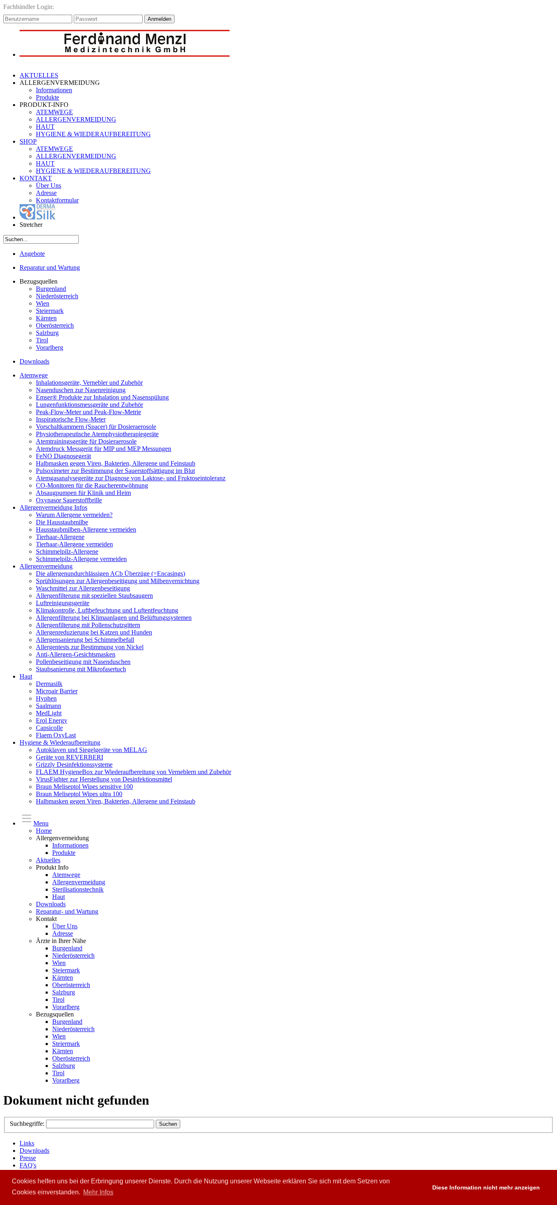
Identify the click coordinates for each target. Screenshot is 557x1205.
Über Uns (48, 185)
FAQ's (28, 1165)
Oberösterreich (55, 325)
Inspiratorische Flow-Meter (71, 419)
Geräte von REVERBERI (69, 757)
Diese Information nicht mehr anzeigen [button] (486, 1187)
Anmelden (159, 19)
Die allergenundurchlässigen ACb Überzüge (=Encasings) (110, 573)
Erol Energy (51, 720)
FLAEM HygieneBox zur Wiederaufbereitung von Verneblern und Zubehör (133, 771)
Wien (42, 303)
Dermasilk (49, 683)
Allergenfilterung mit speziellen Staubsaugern (94, 595)
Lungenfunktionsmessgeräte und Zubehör (89, 404)
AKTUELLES (39, 75)
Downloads (34, 361)
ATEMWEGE (54, 112)
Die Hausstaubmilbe (62, 522)
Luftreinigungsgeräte (62, 602)
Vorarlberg (49, 347)
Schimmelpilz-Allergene (67, 551)
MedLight (49, 713)
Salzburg (47, 332)
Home (44, 830)
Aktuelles (48, 860)
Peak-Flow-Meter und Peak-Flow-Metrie (88, 411)
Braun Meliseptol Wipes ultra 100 (79, 793)
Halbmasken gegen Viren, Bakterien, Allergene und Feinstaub (115, 463)
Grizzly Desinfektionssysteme (74, 764)
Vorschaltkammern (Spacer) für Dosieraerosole (96, 426)
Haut (26, 676)
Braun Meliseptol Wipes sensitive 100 (84, 786)
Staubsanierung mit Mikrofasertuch (81, 669)
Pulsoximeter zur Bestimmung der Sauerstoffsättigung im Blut (115, 470)
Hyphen (46, 698)
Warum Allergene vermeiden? (74, 514)
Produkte (47, 97)
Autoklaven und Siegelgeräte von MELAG (91, 749)
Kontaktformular (57, 200)
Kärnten (46, 318)
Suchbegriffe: (28, 1123)
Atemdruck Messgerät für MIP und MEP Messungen (103, 448)
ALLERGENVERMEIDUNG (76, 119)
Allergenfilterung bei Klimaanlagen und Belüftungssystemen (114, 617)
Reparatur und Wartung (50, 267)
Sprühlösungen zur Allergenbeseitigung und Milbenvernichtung (117, 580)
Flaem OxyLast (56, 735)
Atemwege (34, 375)
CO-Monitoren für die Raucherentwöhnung (92, 485)
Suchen (168, 1124)
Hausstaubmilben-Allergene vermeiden (86, 529)
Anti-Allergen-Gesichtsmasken (75, 654)
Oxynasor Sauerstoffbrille (69, 500)
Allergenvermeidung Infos (53, 507)
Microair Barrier (56, 691)
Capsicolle (49, 727)
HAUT (45, 126)
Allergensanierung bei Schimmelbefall (85, 639)
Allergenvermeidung (46, 566)
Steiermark (50, 310)
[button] (418, 1187)
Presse (28, 1157)
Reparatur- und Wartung (67, 911)
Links (27, 1143)
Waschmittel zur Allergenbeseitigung (83, 588)
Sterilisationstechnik (78, 889)
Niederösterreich (57, 296)
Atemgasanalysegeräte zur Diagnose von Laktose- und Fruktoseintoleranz (130, 478)
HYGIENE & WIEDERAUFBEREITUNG (93, 134)
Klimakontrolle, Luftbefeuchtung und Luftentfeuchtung (107, 610)
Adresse (46, 192)
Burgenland (51, 288)
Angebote (32, 253)
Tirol (42, 340)
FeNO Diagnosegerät (63, 456)
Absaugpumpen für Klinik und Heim (83, 492)
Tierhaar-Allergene (60, 536)
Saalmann (48, 705)
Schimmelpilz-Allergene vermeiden (81, 558)
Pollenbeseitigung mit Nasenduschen (83, 661)
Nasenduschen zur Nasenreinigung (81, 389)
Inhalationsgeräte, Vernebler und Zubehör (89, 382)
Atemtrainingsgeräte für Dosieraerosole (86, 441)
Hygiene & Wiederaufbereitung (60, 742)
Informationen (54, 90)
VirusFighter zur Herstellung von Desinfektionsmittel (104, 779)
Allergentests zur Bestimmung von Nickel (90, 647)
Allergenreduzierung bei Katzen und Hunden (94, 632)
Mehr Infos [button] (98, 1192)
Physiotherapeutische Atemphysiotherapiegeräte (97, 434)
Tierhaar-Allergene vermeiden (74, 544)
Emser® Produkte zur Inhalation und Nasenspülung (102, 397)
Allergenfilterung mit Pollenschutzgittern (88, 624)
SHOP (28, 141)
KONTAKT (36, 178)
